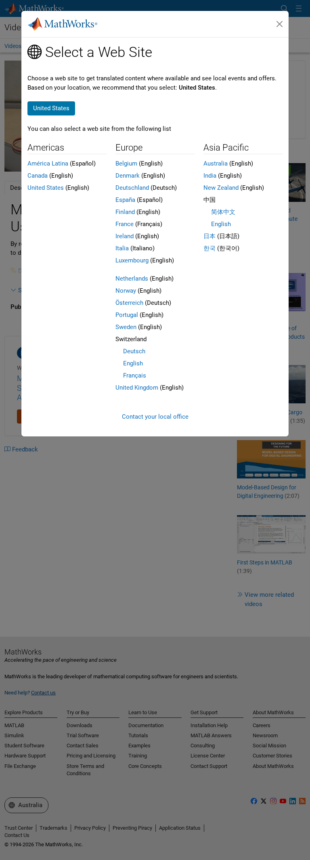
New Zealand (221, 187)
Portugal (126, 315)
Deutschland (132, 187)
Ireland (124, 236)
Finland (125, 212)
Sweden (125, 327)
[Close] (280, 24)
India (209, 175)
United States (45, 187)
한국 (209, 248)
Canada (37, 175)
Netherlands (131, 278)
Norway (125, 290)
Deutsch (134, 351)
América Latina (47, 163)
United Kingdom (136, 387)
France (124, 224)
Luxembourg (132, 260)
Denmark (127, 175)
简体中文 (223, 212)
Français (134, 375)
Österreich (129, 302)
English (133, 363)
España (125, 199)
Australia (215, 163)
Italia (122, 248)
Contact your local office (155, 416)
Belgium (126, 163)
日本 (209, 236)
